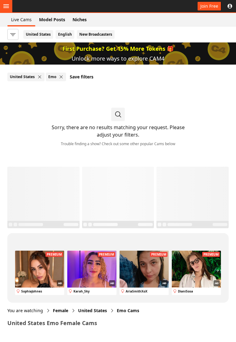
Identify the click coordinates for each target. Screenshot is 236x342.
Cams (128, 310)
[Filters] (12, 34)
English (65, 34)
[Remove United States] (39, 77)
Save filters (81, 77)
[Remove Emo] (61, 77)
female (60, 310)
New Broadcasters (95, 34)
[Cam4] (34, 6)
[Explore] (6, 6)
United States (38, 34)
